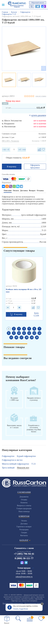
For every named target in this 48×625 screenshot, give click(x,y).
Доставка (24, 524)
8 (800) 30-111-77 (24, 558)
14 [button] (39, 333)
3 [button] (18, 329)
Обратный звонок (37, 3)
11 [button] (24, 333)
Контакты (24, 535)
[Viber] (10, 186)
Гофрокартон (8, 456)
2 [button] (13, 329)
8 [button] (8, 333)
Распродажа (24, 530)
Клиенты (24, 503)
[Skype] (17, 186)
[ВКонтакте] (3, 186)
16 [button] (16, 337)
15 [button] (11, 337)
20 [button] (37, 337)
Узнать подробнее (20, 609)
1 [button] (8, 329)
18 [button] (27, 337)
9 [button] (13, 333)
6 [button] (34, 329)
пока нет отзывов (41, 96)
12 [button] (29, 333)
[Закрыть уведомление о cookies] (42, 604)
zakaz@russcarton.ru (24, 577)
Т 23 (33, 464)
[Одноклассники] (7, 186)
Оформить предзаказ (35, 166)
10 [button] (19, 333)
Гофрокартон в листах (12, 460)
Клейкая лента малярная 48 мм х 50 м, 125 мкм (23, 290)
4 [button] (24, 329)
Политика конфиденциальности (13, 603)
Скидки (24, 532)
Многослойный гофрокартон (15, 464)
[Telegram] (21, 186)
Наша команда (24, 511)
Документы (24, 497)
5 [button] (29, 329)
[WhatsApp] (14, 186)
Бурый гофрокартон (26, 456)
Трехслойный (8, 467)
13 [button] (34, 333)
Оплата (24, 521)
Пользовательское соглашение (34, 603)
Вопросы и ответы (24, 506)
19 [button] (32, 337)
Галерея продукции (24, 508)
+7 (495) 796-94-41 (24, 553)
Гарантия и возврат (24, 527)
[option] (24, 49)
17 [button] (21, 337)
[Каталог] (7, 618)
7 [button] (39, 329)
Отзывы (24, 500)
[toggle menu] (3, 5)
